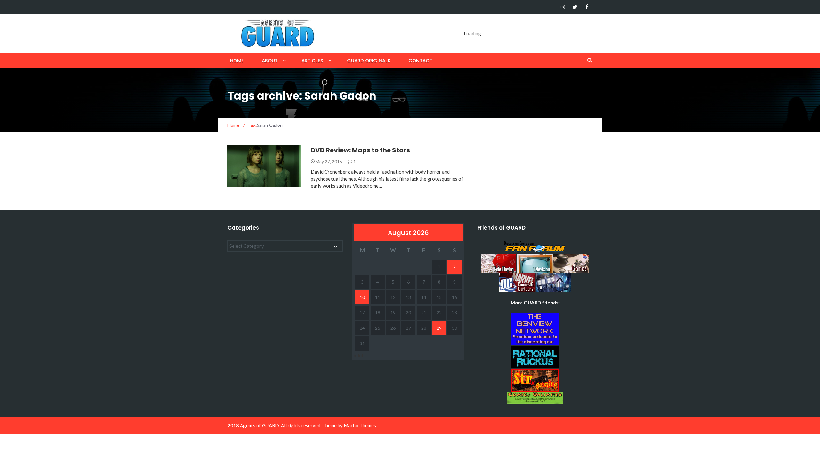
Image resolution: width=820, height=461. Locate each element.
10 (362, 297)
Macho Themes (360, 425)
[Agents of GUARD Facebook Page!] (587, 7)
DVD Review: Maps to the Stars (360, 150)
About (270, 60)
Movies (244, 183)
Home (237, 60)
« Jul (358, 355)
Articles (312, 60)
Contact (420, 60)
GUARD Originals (368, 60)
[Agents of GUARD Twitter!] (574, 7)
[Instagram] (562, 7)
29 (439, 328)
